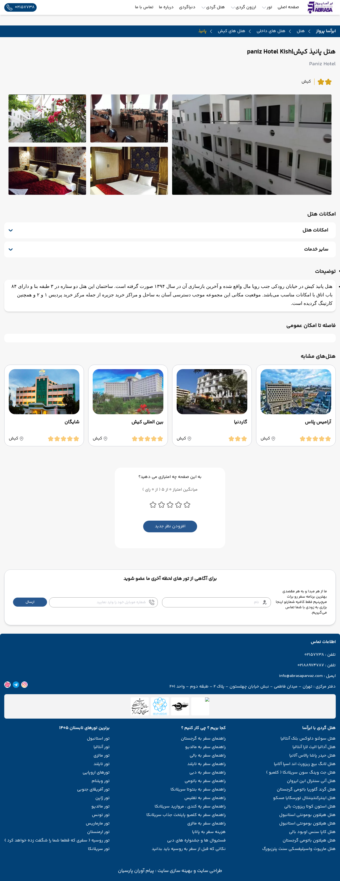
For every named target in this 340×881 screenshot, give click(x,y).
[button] (30, 602)
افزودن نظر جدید (170, 526)
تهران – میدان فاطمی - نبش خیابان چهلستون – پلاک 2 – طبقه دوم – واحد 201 (240, 687)
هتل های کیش (231, 31)
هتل (301, 31)
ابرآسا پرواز (326, 31)
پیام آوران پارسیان (136, 871)
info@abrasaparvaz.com (301, 676)
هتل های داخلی (271, 31)
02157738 (314, 655)
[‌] (180, 706)
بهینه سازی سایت (174, 871)
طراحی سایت (209, 871)
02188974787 (311, 665)
